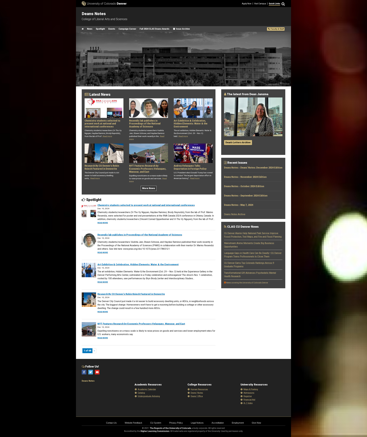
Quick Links (274, 3)
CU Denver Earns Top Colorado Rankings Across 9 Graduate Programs (249, 265)
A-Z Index (248, 403)
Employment (238, 422)
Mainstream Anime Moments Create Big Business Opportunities (249, 245)
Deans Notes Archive (234, 214)
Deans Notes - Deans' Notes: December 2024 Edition (253, 167)
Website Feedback (133, 422)
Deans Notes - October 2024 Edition (244, 186)
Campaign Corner (127, 29)
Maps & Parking (251, 389)
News (89, 29)
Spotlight (100, 29)
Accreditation (218, 422)
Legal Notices (197, 422)
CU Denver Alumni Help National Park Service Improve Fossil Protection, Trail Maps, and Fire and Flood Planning (253, 235)
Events (111, 29)
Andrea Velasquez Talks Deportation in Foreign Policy (190, 167)
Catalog (141, 393)
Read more (107, 136)
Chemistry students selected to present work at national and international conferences (102, 123)
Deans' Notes (197, 393)
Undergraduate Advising (149, 396)
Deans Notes (88, 381)
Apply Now (246, 3)
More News (148, 188)
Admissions (249, 393)
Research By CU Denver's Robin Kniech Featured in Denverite (102, 167)
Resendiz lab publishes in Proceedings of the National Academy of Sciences (145, 123)
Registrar (248, 396)
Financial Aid (249, 400)
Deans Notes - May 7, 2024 (238, 205)
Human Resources (199, 389)
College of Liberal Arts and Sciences (104, 19)
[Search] (282, 4)
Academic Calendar (147, 389)
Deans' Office (197, 396)
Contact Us (111, 422)
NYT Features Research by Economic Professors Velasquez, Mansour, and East (147, 168)
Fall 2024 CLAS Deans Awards (154, 29)
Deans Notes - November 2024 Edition (245, 177)
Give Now (256, 422)
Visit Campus (260, 3)
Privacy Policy (176, 422)
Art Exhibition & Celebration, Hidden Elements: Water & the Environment (190, 123)
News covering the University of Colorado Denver (247, 282)
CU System (155, 422)
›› (94, 350)
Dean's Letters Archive (238, 142)
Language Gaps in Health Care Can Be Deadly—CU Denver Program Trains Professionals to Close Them (253, 255)
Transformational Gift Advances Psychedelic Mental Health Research (250, 274)
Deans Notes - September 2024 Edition (245, 195)
